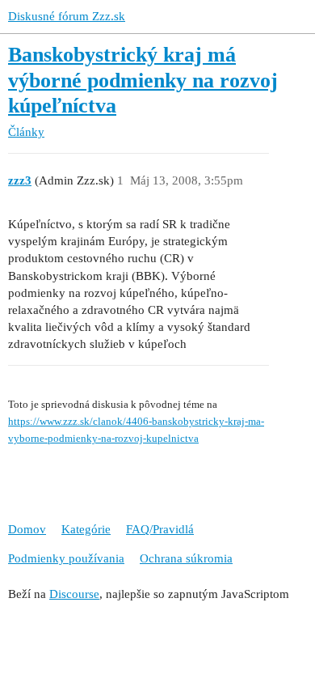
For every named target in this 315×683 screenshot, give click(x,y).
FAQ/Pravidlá (160, 529)
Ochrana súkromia (186, 558)
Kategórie (86, 529)
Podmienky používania (66, 558)
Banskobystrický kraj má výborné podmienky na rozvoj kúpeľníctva (143, 80)
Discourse (74, 594)
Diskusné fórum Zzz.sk (66, 16)
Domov (27, 529)
